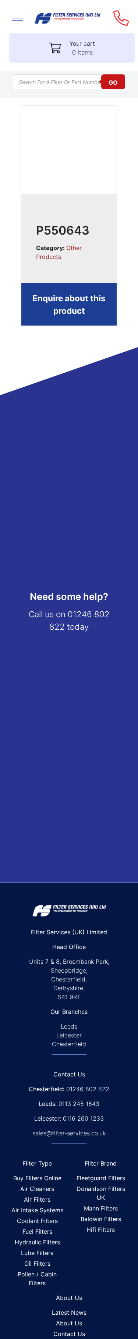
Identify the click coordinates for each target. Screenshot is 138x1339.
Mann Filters (101, 1208)
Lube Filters (37, 1253)
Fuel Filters (37, 1231)
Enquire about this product (69, 304)
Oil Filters (37, 1263)
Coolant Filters (37, 1220)
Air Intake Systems (37, 1210)
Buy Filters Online (37, 1178)
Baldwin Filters (101, 1219)
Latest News (69, 1312)
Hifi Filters (100, 1229)
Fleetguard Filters (101, 1178)
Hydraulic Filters (37, 1242)
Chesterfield (69, 1044)
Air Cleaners (37, 1188)
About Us (69, 1323)
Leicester (69, 1035)
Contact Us (69, 1334)
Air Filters (37, 1199)
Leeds (69, 1026)
